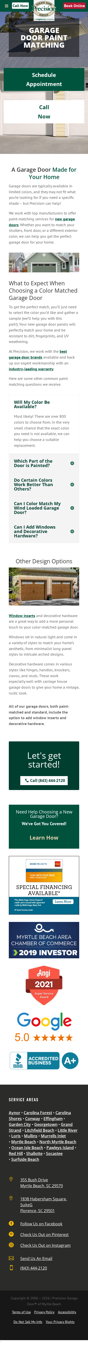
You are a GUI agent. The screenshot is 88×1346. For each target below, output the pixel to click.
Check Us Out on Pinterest (44, 1234)
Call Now (20, 5)
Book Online (74, 5)
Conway (32, 1118)
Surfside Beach (25, 1159)
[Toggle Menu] (6, 6)
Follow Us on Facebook (41, 1224)
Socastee (54, 1153)
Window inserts (22, 615)
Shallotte (34, 1153)
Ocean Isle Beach (27, 1147)
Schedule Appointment (44, 79)
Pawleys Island (60, 1147)
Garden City (20, 1124)
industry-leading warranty (31, 368)
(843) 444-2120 (33, 1268)
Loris (16, 1136)
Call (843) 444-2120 (47, 780)
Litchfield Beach (39, 1130)
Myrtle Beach (23, 1141)
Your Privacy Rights (60, 1322)
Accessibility (67, 1312)
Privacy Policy (44, 1312)
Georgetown (45, 1124)
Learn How (44, 837)
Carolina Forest (38, 1112)
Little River (67, 1130)
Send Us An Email (36, 1258)
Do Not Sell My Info (27, 1322)
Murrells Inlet (53, 1136)
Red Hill (16, 1153)
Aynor (14, 1112)
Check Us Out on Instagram (45, 1245)
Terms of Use (21, 1312)
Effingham (53, 1118)
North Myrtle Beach (57, 1141)
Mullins (30, 1136)
